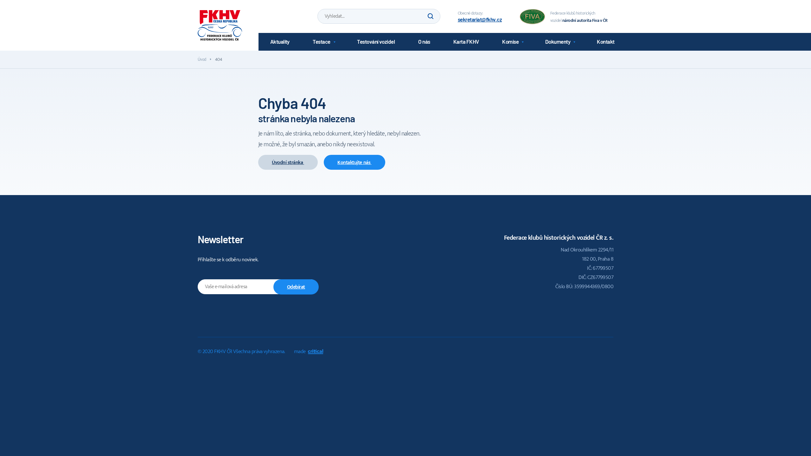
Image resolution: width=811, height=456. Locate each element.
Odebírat (296, 287)
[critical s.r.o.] (315, 352)
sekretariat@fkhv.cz (480, 19)
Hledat (429, 16)
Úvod (202, 59)
